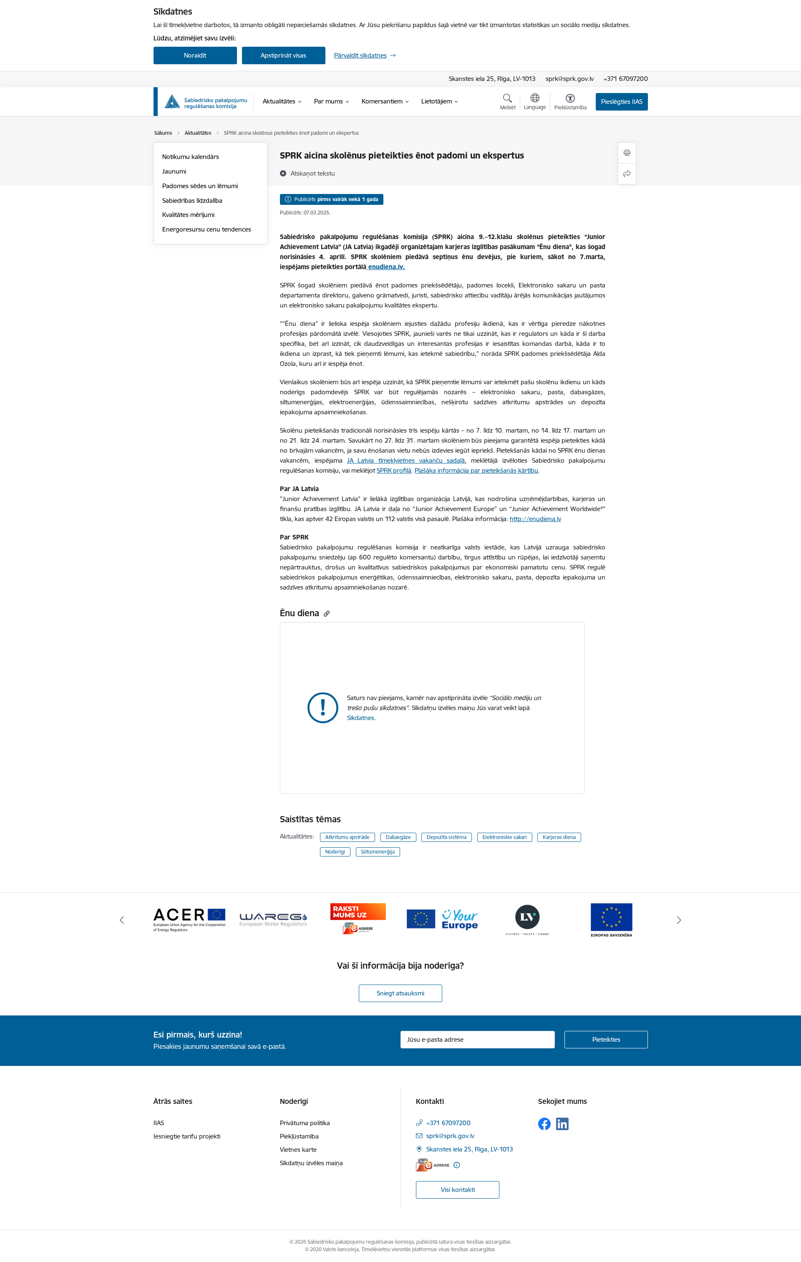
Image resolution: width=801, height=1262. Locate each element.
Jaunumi (174, 171)
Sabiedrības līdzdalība (192, 200)
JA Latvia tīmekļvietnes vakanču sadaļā (406, 460)
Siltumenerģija (378, 852)
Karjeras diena (559, 837)
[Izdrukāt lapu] (627, 153)
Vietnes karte (298, 1150)
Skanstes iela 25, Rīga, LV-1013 (492, 79)
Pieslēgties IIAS (621, 102)
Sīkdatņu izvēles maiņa (311, 1163)
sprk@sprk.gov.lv (570, 79)
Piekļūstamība (299, 1136)
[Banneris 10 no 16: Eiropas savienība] (611, 919)
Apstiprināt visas (283, 55)
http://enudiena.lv (535, 519)
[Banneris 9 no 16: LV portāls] (527, 919)
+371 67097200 (626, 79)
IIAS (159, 1123)
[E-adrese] (432, 1165)
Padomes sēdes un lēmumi (200, 186)
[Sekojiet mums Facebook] (544, 1124)
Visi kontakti (458, 1190)
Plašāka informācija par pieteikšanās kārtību (476, 470)
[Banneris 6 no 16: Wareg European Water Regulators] (274, 919)
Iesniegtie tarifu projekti (187, 1136)
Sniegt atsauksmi (400, 993)
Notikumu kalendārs (190, 157)
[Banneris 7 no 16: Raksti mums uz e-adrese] (358, 919)
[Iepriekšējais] (121, 920)
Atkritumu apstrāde (347, 837)
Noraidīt (195, 55)
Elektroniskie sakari (505, 837)
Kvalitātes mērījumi (188, 215)
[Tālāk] (679, 920)
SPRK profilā (394, 470)
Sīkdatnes (360, 718)
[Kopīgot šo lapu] (627, 174)
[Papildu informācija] (456, 1165)
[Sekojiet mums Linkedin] (562, 1124)
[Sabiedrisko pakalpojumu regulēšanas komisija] (205, 101)
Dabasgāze (398, 837)
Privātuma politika (305, 1123)
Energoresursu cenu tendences (206, 229)
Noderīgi (335, 852)
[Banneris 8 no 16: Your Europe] (443, 919)
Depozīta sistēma (446, 837)
